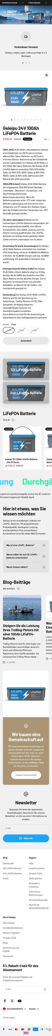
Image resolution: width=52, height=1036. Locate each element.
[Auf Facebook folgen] (5, 1001)
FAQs (31, 863)
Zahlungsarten (35, 878)
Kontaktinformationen (13, 928)
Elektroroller (8, 863)
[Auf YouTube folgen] (20, 1001)
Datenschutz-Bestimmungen (36, 893)
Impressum (8, 956)
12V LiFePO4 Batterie (12, 868)
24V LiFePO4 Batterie (12, 873)
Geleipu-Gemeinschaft (26, 775)
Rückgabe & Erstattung (34, 885)
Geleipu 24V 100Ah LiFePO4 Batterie (21, 130)
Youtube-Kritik (9, 938)
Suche (6, 878)
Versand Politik (35, 873)
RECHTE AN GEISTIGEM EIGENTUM (39, 906)
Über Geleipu (9, 923)
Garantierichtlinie (37, 868)
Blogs (5, 943)
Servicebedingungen (38, 900)
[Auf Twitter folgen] (12, 1001)
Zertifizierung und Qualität (11, 949)
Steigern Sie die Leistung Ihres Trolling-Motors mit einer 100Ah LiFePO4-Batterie (21, 632)
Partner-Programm (11, 933)
